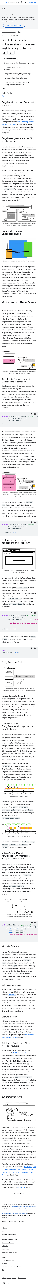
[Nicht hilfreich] (17, 35)
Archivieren (5, 1249)
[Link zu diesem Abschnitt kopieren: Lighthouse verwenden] (24, 985)
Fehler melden (6, 1231)
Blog (3, 8)
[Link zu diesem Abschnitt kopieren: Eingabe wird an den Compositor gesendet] (14, 105)
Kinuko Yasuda (23, 1172)
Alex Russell (28, 1167)
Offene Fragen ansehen (9, 1234)
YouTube (4, 1264)
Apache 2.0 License (24, 1209)
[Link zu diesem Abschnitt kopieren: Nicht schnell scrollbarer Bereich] (3, 305)
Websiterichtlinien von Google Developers (14, 1213)
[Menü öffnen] (3, 2)
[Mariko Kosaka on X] (3, 96)
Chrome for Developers (8, 32)
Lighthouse (12, 995)
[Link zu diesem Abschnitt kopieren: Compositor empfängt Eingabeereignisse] (23, 234)
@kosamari (21, 1187)
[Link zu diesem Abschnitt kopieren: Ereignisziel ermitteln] (25, 662)
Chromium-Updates (8, 1243)
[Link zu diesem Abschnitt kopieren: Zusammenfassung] (24, 1097)
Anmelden (32, 2)
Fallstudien (5, 1246)
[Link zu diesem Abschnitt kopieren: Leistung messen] (19, 1017)
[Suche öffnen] (21, 2)
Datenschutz (22, 1278)
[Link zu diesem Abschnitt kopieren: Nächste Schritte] (21, 946)
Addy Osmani (12, 1172)
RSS (3, 1270)
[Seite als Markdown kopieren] (10, 52)
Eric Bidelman (22, 1170)
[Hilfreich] (14, 35)
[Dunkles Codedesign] (31, 413)
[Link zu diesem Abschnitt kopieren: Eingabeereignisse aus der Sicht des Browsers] (18, 141)
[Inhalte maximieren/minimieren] (18, 59)
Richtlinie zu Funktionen (21, 1053)
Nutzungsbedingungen (9, 1278)
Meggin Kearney (11, 1170)
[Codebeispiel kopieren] (34, 413)
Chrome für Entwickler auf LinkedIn (12, 1267)
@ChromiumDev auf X (8, 1260)
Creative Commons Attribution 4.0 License (23, 1206)
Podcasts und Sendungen (9, 1252)
